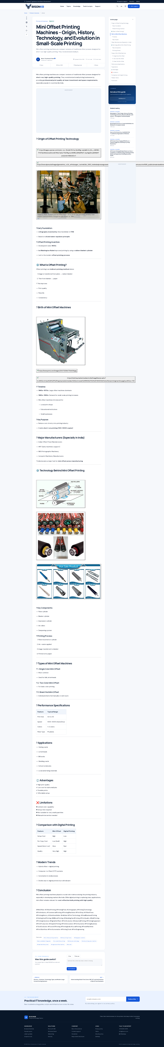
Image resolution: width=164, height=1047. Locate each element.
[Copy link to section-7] (50, 420)
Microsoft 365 (52, 1029)
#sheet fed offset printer (42, 944)
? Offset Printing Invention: (118, 28)
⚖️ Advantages (114, 69)
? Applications (114, 67)
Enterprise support (122, 1)
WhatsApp (123, 1034)
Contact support (76, 1031)
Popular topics (28, 1031)
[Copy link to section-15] (61, 692)
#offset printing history (66, 937)
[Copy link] (26, 34)
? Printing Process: (116, 50)
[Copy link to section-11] (54, 636)
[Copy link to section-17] (54, 743)
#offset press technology (73, 941)
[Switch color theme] (125, 6)
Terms (97, 1031)
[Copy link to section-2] (54, 228)
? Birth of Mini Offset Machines (119, 34)
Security (131, 1)
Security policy (99, 1034)
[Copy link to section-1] (81, 139)
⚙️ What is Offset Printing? (117, 31)
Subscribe (132, 999)
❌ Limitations (114, 72)
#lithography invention (79, 937)
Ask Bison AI (122, 98)
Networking (51, 1034)
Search (134, 12)
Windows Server (52, 1031)
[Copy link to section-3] (62, 242)
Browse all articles (29, 1029)
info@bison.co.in (123, 1031)
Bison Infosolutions (77, 1029)
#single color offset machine (57, 944)
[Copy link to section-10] (54, 608)
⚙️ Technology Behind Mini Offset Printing (121, 45)
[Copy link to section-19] (54, 803)
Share (96, 65)
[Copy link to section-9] (86, 471)
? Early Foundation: (116, 26)
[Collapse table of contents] (132, 19)
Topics (69, 6)
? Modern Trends (115, 77)
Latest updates (28, 1034)
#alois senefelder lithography (44, 941)
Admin (138, 1)
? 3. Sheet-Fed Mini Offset (118, 61)
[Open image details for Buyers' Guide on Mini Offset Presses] (85, 379)
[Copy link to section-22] (53, 891)
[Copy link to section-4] (68, 265)
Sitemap (97, 1036)
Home (62, 6)
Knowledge (76, 6)
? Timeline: (114, 37)
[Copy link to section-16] (72, 706)
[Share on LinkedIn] (26, 22)
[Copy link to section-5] (72, 308)
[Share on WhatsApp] (26, 30)
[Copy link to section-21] (57, 863)
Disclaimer (74, 1034)
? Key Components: (116, 47)
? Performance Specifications (118, 64)
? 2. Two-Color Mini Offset (118, 58)
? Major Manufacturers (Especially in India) (121, 42)
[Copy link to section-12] (74, 664)
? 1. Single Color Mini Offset (118, 56)
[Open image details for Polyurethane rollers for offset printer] (68, 581)
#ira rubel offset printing (59, 941)
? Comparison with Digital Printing (119, 75)
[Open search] (117, 6)
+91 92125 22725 (123, 1029)
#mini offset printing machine (51, 937)
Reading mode (78, 65)
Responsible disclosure (78, 1036)
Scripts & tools (28, 1036)
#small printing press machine (89, 941)
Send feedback (71, 968)
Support (97, 6)
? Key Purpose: (115, 39)
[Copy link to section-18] (55, 781)
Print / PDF (60, 65)
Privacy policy (99, 1029)
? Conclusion (114, 80)
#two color (69, 944)
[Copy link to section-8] (86, 438)
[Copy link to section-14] (61, 683)
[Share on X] (26, 26)
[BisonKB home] (34, 6)
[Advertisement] (68, 111)
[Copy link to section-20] (76, 825)
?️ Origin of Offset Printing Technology (120, 23)
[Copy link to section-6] (47, 387)
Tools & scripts (87, 6)
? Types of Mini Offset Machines (118, 53)
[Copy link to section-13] (62, 669)
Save (41, 65)
